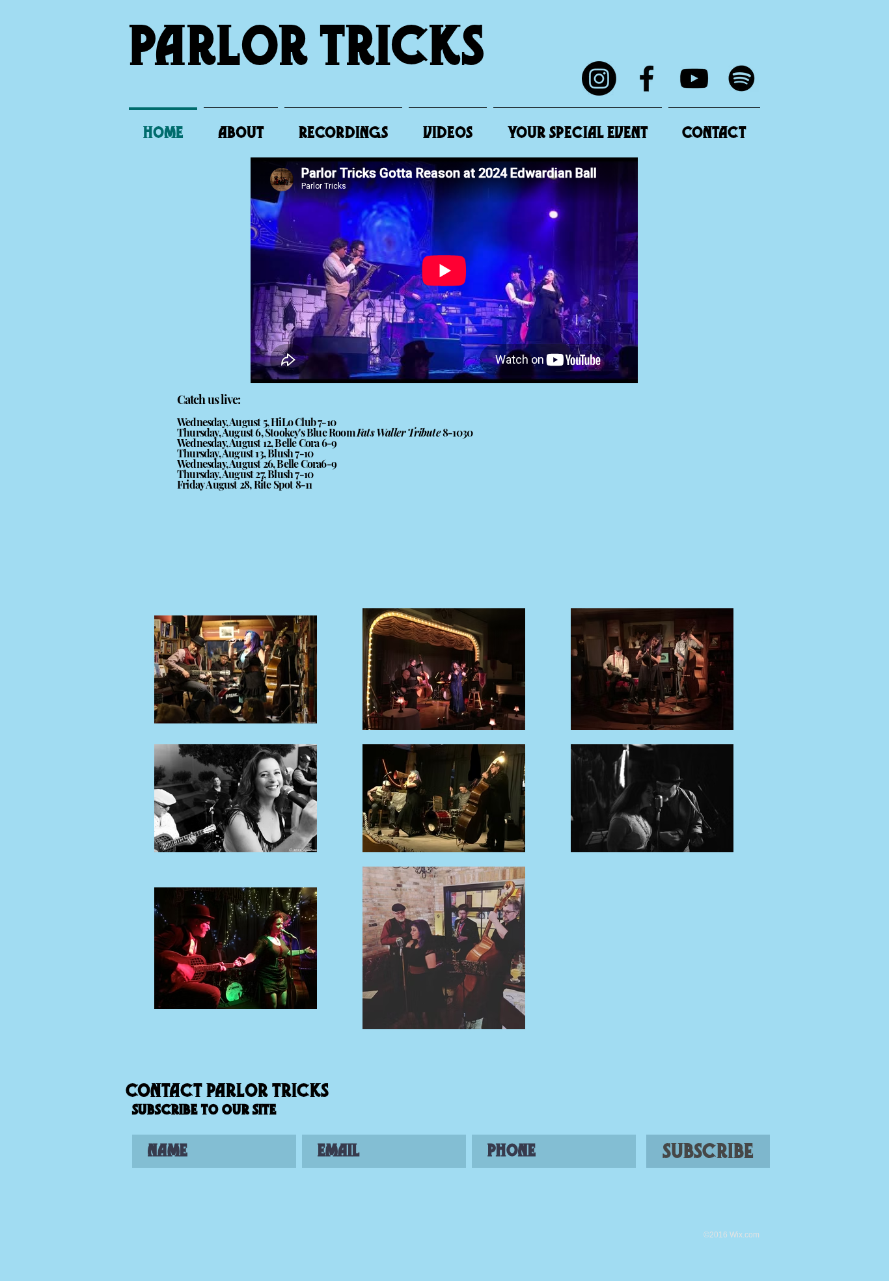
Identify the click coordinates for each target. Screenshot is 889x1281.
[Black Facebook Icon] (646, 78)
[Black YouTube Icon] (694, 78)
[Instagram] (599, 78)
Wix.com (744, 1234)
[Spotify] (741, 78)
